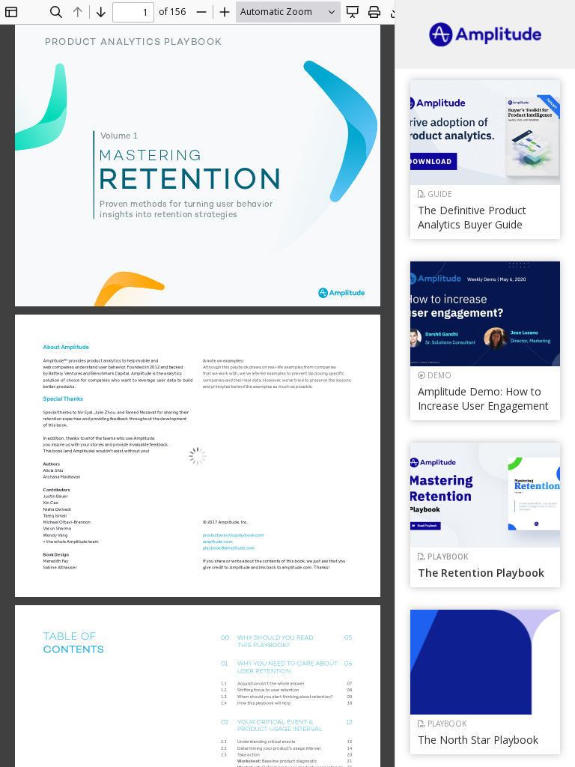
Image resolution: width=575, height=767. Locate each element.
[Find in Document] (56, 11)
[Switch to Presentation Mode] (352, 11)
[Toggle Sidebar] (11, 11)
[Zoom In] (224, 11)
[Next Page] (101, 11)
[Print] (374, 11)
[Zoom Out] (201, 11)
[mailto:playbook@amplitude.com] (227, 548)
